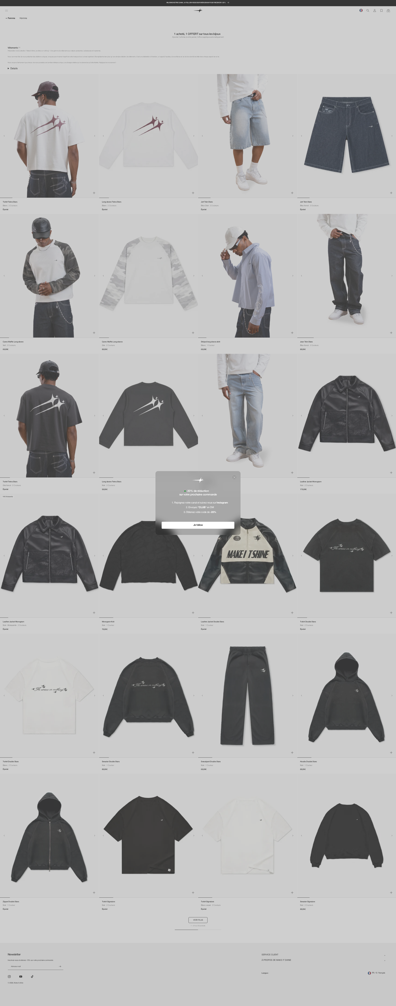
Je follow (198, 525)
